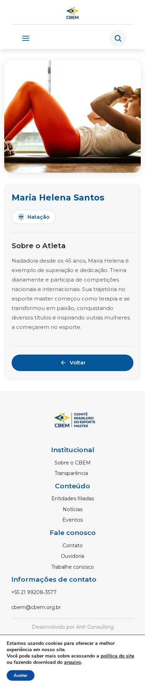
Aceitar (20, 675)
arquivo (72, 662)
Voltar (78, 362)
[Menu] (26, 38)
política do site (117, 656)
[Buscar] (117, 38)
